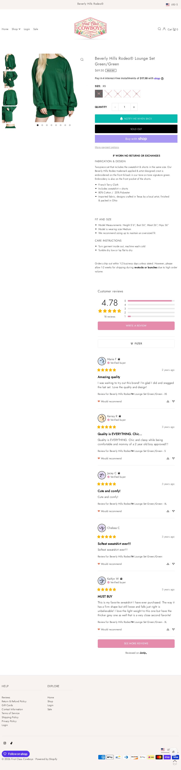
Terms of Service (11, 713)
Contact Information (12, 709)
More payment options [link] (107, 147)
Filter (138, 343)
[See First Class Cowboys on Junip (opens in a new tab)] (143, 652)
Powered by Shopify (46, 759)
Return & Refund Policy (14, 701)
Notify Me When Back (138, 118)
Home (51, 697)
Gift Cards (7, 705)
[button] (149, 301)
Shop (50, 701)
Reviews (6, 697)
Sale (50, 709)
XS (99, 93)
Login (5, 725)
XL (136, 93)
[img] (119, 359)
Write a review (136, 325)
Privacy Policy (9, 721)
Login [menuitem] (27, 29)
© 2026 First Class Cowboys (17, 759)
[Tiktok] (11, 743)
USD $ (174, 4)
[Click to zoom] (82, 59)
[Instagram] (5, 743)
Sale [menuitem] (35, 29)
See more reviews (136, 643)
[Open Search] (159, 29)
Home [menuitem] (5, 29)
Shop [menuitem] (15, 29)
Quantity (101, 107)
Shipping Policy (10, 717)
